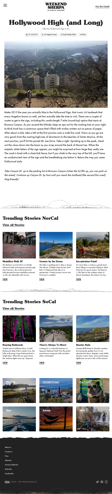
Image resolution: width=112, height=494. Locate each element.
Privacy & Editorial (11, 465)
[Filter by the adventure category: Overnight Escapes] (56, 379)
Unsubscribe (9, 474)
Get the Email (102, 6)
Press (7, 456)
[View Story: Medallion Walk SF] (19, 245)
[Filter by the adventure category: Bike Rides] (19, 379)
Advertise (8, 460)
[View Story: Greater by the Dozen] (56, 245)
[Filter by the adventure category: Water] (19, 407)
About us (8, 447)
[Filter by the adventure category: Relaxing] (56, 407)
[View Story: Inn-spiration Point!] (92, 245)
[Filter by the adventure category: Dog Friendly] (92, 379)
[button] (5, 5)
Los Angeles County (50, 34)
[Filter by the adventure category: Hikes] (92, 407)
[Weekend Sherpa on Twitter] (97, 482)
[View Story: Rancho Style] (92, 328)
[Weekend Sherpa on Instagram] (106, 482)
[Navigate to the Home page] (56, 7)
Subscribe (8, 469)
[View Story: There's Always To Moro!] (56, 328)
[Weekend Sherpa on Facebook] (102, 482)
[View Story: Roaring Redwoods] (19, 328)
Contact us (8, 452)
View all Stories (13, 225)
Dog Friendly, (67, 34)
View (5, 279)
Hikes (74, 34)
